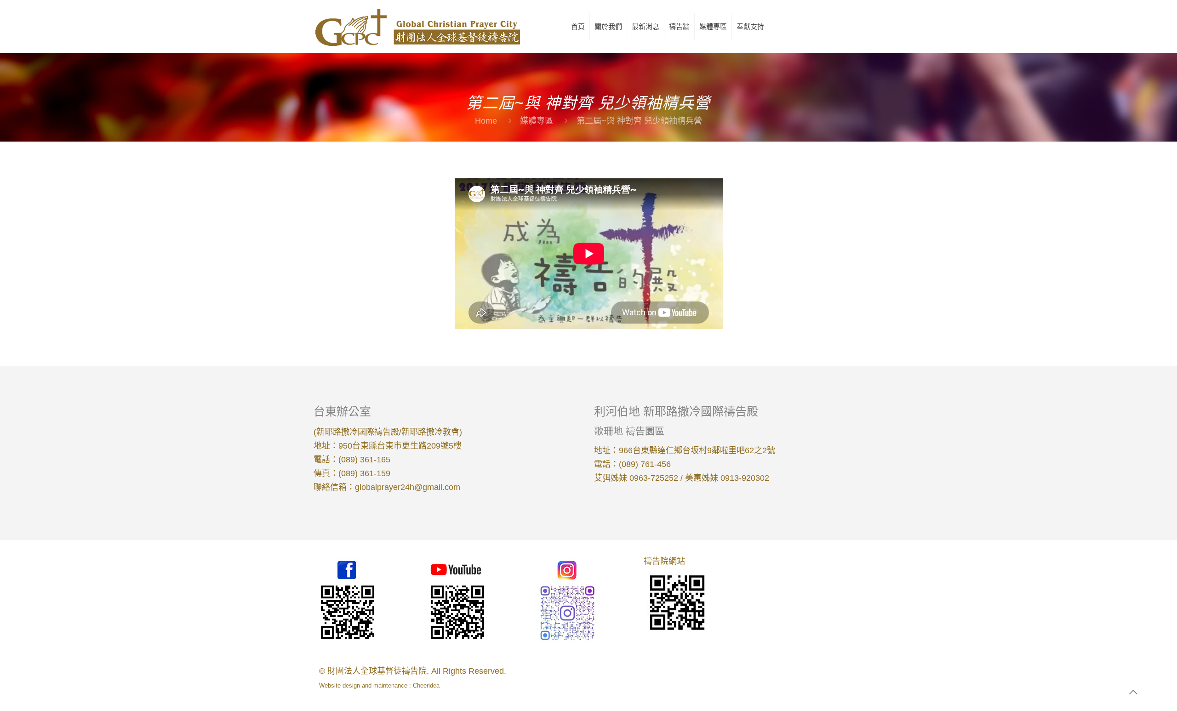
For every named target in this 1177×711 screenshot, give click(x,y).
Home (486, 120)
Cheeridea (426, 685)
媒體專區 (536, 120)
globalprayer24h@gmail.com (407, 487)
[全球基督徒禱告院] (417, 26)
